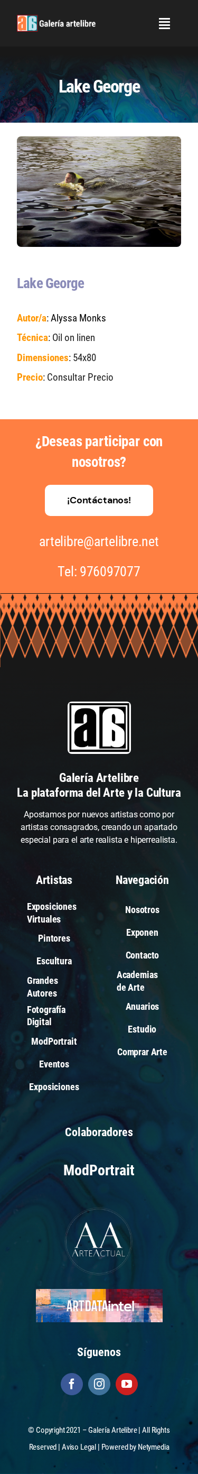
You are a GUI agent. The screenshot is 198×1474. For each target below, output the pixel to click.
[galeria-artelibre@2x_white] (56, 19)
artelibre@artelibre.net (98, 541)
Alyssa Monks (78, 318)
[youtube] (127, 1384)
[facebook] (72, 1384)
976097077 (110, 571)
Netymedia (153, 1447)
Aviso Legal (79, 1447)
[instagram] (99, 1384)
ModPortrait (98, 1170)
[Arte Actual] (99, 1209)
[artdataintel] (99, 1293)
